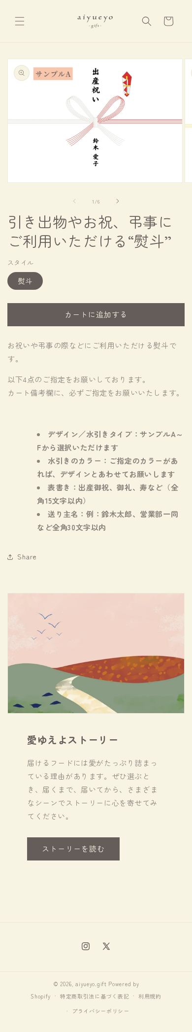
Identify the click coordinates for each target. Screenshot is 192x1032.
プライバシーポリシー (100, 1011)
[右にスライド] (117, 201)
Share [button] (27, 556)
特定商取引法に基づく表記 (94, 996)
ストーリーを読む (73, 848)
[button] (20, 21)
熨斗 (25, 281)
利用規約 (149, 996)
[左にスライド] (74, 201)
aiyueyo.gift (90, 984)
